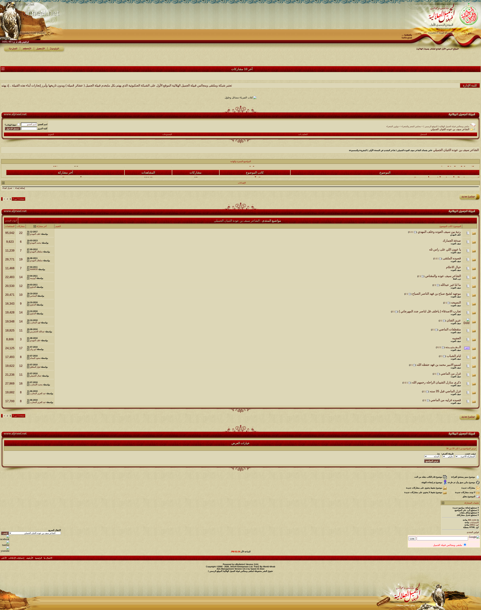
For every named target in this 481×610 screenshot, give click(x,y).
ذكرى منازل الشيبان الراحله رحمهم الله (436, 382)
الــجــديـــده (453, 347)
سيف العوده (456, 243)
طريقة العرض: (447, 453)
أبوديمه (33, 278)
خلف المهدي (455, 235)
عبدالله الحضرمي (37, 331)
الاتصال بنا (48, 558)
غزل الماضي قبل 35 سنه (445, 391)
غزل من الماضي (451, 373)
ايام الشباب (454, 355)
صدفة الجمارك (452, 240)
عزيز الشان (454, 320)
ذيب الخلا (457, 279)
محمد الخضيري (62, 170)
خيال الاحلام (453, 267)
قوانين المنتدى (473, 532)
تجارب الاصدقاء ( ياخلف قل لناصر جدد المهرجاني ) (430, 311)
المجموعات (167, 134)
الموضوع (457, 226)
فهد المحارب (35, 322)
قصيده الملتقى (452, 258)
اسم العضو (42, 124)
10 (21, 294)
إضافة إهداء (20, 188)
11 (21, 330)
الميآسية (255, 170)
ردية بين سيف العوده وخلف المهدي (439, 231)
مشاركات (21, 226)
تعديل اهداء (7, 188)
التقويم (51, 134)
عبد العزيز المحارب (38, 393)
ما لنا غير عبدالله (450, 284)
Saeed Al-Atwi (257, 569)
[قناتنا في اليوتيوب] (4, 550)
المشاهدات (9, 226)
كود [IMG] (474, 525)
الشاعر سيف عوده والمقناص (443, 276)
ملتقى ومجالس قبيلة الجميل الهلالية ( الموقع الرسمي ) (446, 126)
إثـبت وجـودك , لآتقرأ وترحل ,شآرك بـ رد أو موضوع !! (446, 170)
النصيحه (456, 302)
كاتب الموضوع (446, 226)
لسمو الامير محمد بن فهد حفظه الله (439, 364)
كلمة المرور (42, 128)
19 (21, 259)
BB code (472, 520)
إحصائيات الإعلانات (16, 558)
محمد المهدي (35, 243)
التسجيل (423, 134)
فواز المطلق (35, 367)
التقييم (58, 226)
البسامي (33, 296)
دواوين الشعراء (392, 126)
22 (21, 232)
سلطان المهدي (36, 251)
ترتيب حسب (470, 453)
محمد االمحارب (36, 384)
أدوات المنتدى (11, 220)
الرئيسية (38, 558)
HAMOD (34, 269)
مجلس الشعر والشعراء (411, 126)
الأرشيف (29, 558)
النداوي (33, 287)
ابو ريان (33, 349)
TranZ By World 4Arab (264, 566)
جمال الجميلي (36, 376)
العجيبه (456, 338)
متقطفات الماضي (450, 329)
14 (21, 277)
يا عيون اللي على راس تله (445, 249)
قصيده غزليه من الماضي (445, 400)
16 (21, 383)
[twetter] (4, 545)
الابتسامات (474, 522)
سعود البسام (35, 358)
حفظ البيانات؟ (11, 125)
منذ (438, 453)
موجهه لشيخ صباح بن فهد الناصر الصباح (436, 293)
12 (21, 286)
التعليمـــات (303, 134)
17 (21, 348)
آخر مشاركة (41, 226)
